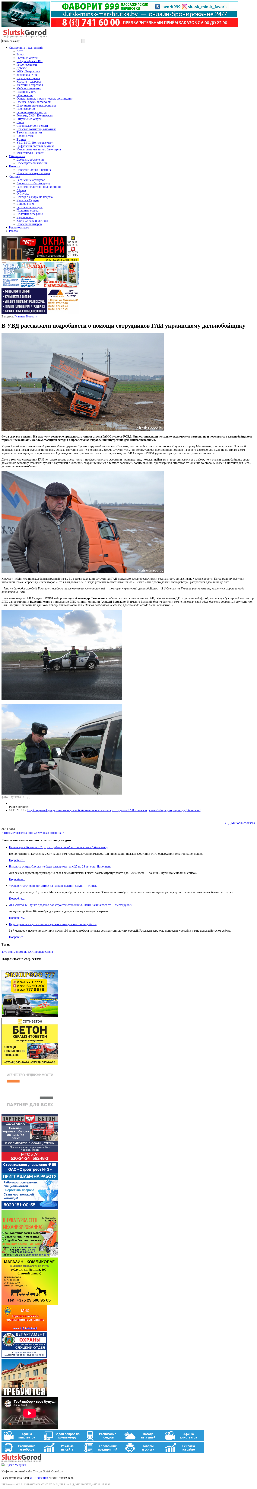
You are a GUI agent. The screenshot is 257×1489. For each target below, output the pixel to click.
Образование (25, 95)
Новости (14, 166)
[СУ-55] (30, 1207)
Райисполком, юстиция (31, 112)
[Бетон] (30, 1064)
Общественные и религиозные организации (45, 98)
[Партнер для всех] (30, 1112)
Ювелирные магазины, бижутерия (39, 149)
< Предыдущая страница (17, 832)
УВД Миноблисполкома (239, 823)
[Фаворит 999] (120, 26)
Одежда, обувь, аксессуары (34, 101)
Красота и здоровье (29, 81)
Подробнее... (17, 860)
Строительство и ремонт (32, 125)
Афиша (21, 190)
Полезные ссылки (28, 210)
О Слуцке (23, 193)
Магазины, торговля (30, 85)
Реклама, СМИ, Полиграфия (35, 115)
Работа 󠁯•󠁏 (14, 230)
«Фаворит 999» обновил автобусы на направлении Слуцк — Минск (53, 885)
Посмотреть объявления (32, 163)
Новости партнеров (29, 224)
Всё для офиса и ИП (30, 61)
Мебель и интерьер (29, 88)
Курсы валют (25, 217)
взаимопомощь (17, 951)
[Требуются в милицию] (24, 1395)
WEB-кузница (39, 1477)
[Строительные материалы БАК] (40, 313)
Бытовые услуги (27, 57)
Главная (19, 316)
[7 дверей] (40, 260)
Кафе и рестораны (28, 78)
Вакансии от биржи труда (33, 183)
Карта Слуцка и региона (32, 220)
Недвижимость (26, 91)
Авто (20, 51)
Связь (20, 122)
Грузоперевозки (27, 64)
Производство (26, 108)
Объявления (17, 156)
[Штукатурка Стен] (30, 1255)
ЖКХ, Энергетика (28, 71)
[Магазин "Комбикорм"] (30, 1303)
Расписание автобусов (31, 180)
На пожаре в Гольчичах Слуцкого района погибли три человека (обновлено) (58, 847)
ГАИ (31, 951)
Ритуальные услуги (29, 118)
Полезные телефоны (30, 213)
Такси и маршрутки (29, 132)
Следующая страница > (49, 832)
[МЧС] (24, 1330)
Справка (14, 176)
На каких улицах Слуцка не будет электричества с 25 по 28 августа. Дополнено (60, 866)
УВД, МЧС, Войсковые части (35, 142)
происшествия (43, 951)
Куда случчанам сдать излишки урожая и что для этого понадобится (53, 924)
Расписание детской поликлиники (39, 186)
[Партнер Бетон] (30, 1160)
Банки (20, 54)
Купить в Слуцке (28, 200)
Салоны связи (25, 135)
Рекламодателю (19, 227)
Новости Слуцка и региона (34, 169)
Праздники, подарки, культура (36, 105)
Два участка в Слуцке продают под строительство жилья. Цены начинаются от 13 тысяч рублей (70, 905)
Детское (22, 68)
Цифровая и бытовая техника (35, 146)
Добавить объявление (30, 159)
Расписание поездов (30, 207)
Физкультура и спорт (30, 152)
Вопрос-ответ (25, 203)
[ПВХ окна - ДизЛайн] (40, 286)
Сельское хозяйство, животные (36, 129)
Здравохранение (27, 74)
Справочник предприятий (26, 47)
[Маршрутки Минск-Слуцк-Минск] (30, 1016)
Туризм (21, 139)
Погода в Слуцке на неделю (35, 196)
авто (4, 951)
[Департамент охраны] (24, 1357)
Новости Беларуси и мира (33, 173)
